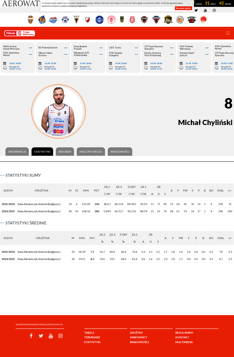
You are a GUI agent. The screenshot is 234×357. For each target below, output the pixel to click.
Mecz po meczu (90, 151)
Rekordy (65, 151)
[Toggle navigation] (228, 33)
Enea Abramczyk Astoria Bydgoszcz (39, 204)
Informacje (17, 151)
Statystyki (42, 151)
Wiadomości (120, 151)
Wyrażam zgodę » (183, 8)
